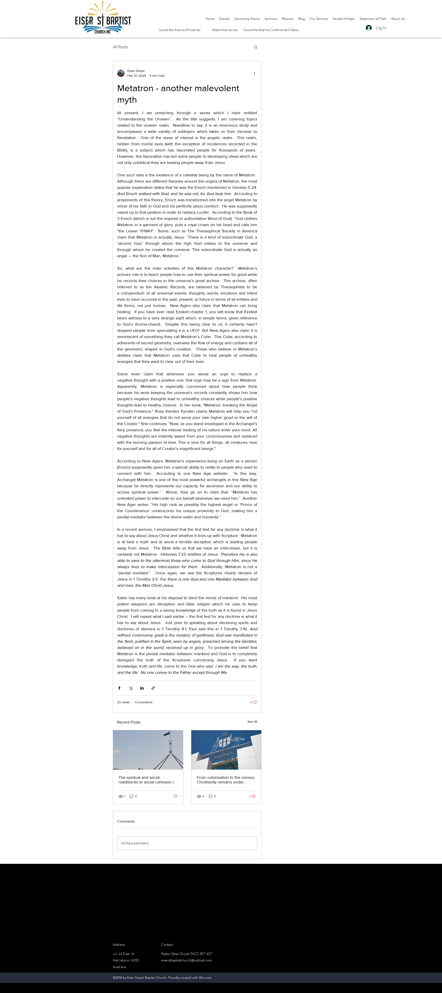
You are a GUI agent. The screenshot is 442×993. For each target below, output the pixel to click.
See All (252, 721)
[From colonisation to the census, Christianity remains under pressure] (226, 750)
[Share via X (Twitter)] (130, 688)
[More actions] (254, 73)
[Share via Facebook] (119, 688)
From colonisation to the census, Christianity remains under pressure (226, 779)
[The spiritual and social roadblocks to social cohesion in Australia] (148, 750)
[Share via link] (153, 688)
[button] (255, 47)
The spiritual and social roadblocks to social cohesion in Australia (147, 779)
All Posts (120, 46)
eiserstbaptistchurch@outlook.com (186, 960)
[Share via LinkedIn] (142, 688)
